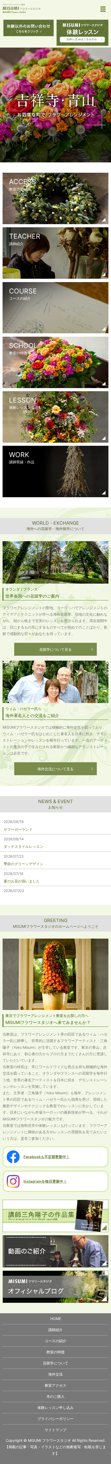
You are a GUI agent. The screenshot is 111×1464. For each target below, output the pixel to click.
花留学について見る (55, 649)
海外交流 (55, 1374)
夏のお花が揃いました (22, 881)
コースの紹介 (55, 1341)
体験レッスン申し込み (55, 1407)
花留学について (55, 1363)
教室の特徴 (55, 1352)
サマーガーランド (18, 829)
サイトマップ (55, 1430)
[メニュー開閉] (103, 9)
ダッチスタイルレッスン (23, 846)
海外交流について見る (55, 769)
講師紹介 (55, 1329)
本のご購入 (55, 1396)
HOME (55, 1318)
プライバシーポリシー (55, 1418)
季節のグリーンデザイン (23, 864)
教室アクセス (55, 1385)
